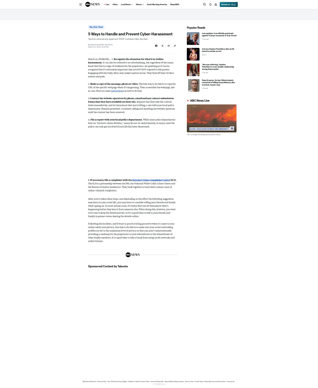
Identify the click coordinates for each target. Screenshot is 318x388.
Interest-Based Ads (157, 382)
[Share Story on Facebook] (156, 45)
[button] (80, 4)
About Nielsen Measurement (174, 382)
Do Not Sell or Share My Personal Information (210, 382)
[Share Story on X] (162, 45)
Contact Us (230, 382)
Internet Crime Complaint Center (151, 179)
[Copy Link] (175, 45)
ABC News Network (89, 382)
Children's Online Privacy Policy (138, 382)
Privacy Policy (101, 382)
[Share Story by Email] (168, 45)
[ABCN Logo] (92, 4)
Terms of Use (189, 382)
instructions (117, 90)
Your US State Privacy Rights (117, 382)
